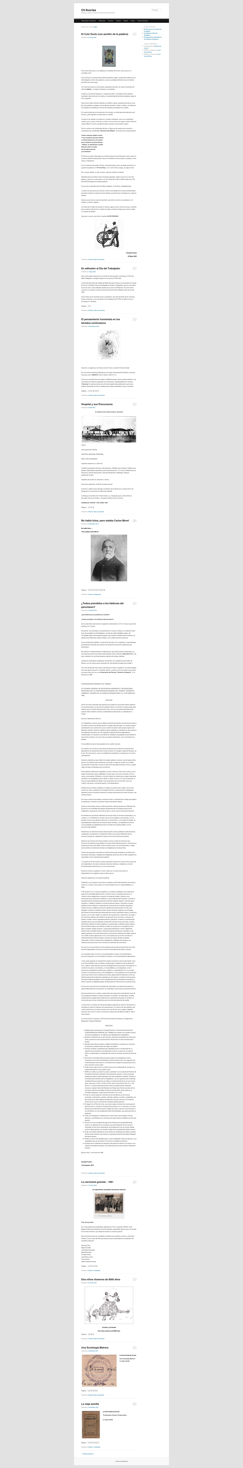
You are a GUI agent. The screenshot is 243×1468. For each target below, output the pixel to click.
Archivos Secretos (143, 21)
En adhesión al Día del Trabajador (100, 268)
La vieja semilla (90, 1404)
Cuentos (118, 21)
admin (95, 27)
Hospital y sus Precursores (97, 404)
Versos (133, 21)
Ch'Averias (88, 10)
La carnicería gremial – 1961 (97, 1182)
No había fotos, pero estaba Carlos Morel (105, 520)
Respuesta (96, 1270)
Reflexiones (102, 21)
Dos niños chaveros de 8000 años (100, 1279)
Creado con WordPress (121, 1461)
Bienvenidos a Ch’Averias (89, 21)
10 (104, 590)
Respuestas (97, 594)
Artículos (110, 21)
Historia (126, 21)
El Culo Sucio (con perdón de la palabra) (104, 34)
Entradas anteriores (87, 1454)
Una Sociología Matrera (94, 1347)
